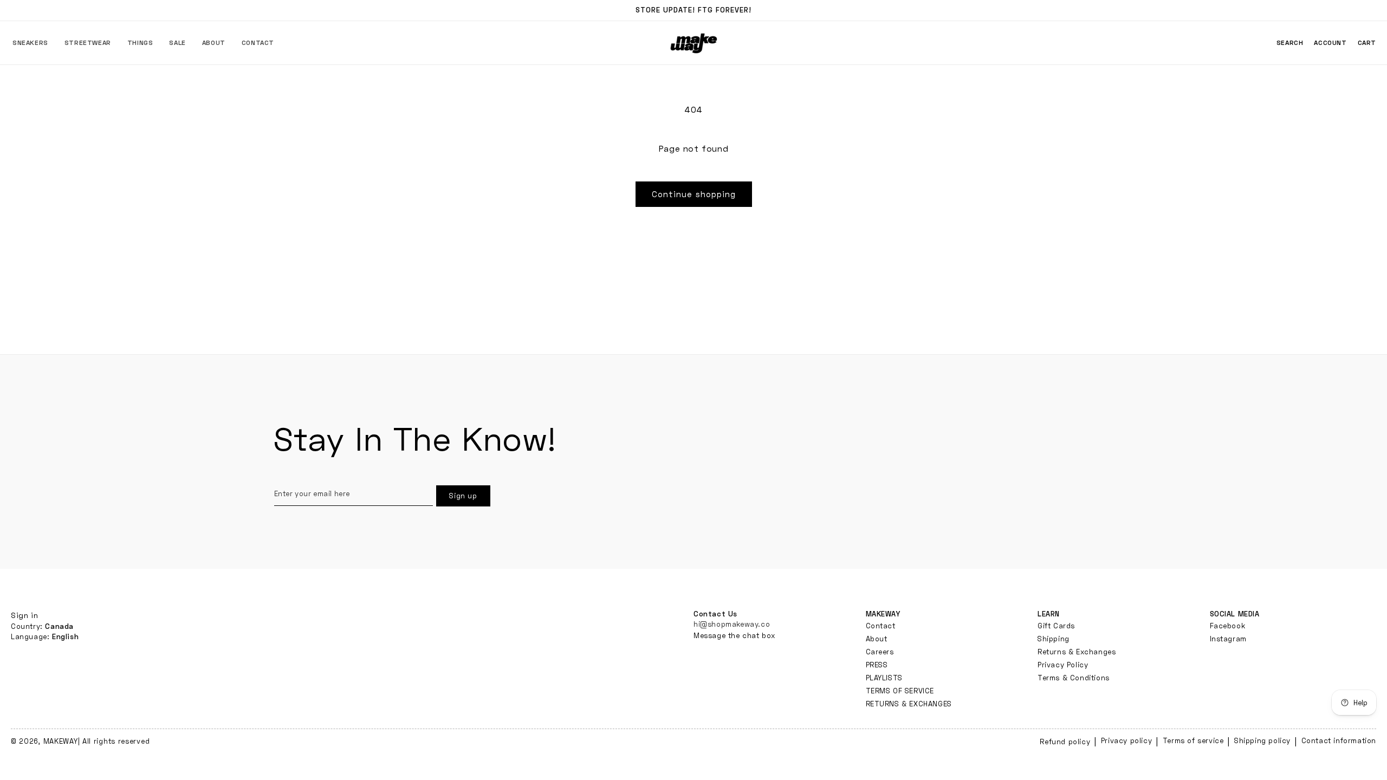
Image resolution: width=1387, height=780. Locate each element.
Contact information (1338, 740)
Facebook (1228, 626)
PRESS (877, 664)
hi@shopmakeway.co (732, 624)
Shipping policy (1262, 740)
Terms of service (1193, 740)
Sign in (24, 615)
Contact (881, 626)
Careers (880, 651)
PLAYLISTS (884, 677)
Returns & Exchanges (1077, 651)
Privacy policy (1126, 740)
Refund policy (1065, 741)
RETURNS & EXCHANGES (909, 703)
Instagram (1228, 638)
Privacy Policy (1063, 664)
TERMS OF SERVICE (900, 690)
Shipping (1054, 638)
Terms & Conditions (1074, 677)
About (876, 638)
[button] (30, 43)
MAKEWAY (60, 741)
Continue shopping (694, 194)
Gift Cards (1056, 626)
